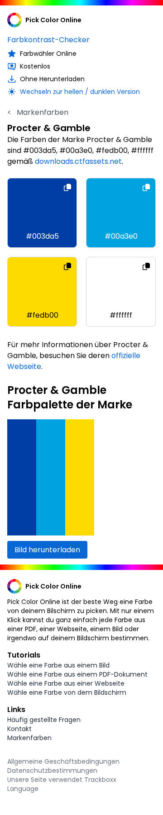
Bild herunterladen (47, 550)
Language (22, 788)
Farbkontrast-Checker (48, 39)
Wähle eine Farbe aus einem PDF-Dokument (77, 674)
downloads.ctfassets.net (78, 161)
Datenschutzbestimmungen (52, 770)
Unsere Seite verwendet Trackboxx (61, 779)
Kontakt (19, 728)
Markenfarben (37, 112)
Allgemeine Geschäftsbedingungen (63, 761)
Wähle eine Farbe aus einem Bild (58, 665)
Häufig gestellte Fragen (44, 719)
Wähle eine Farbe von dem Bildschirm (66, 692)
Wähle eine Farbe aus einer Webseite (66, 683)
